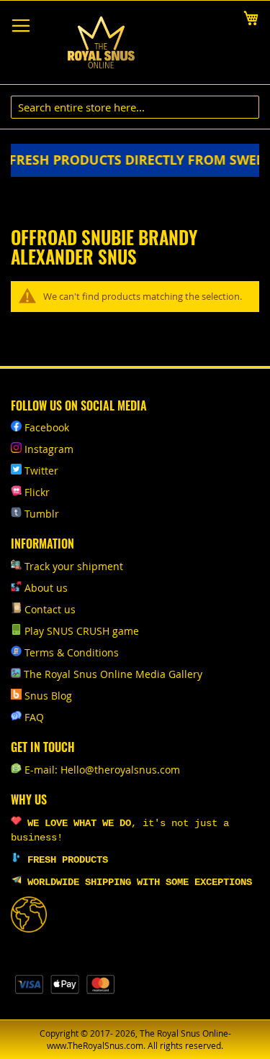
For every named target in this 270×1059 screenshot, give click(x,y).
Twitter (41, 470)
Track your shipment (73, 566)
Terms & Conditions (71, 652)
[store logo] (101, 43)
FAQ (34, 717)
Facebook (46, 427)
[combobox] (135, 107)
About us (46, 588)
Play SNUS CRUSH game (81, 631)
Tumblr (41, 514)
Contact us (50, 609)
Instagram (48, 449)
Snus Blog (48, 695)
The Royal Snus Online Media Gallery (113, 674)
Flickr (37, 492)
